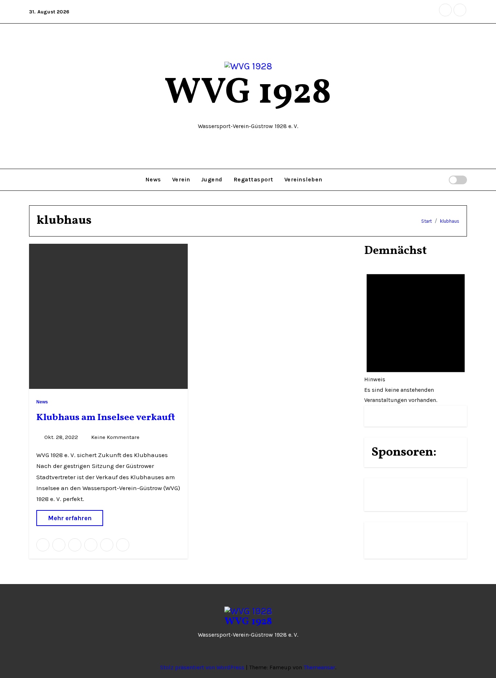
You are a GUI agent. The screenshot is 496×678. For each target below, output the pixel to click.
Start (426, 221)
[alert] (415, 334)
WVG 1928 (248, 93)
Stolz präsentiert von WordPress (203, 667)
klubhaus (449, 221)
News (153, 179)
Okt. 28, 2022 (62, 437)
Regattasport (253, 179)
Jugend (212, 179)
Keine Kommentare (115, 437)
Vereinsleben (303, 179)
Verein (181, 179)
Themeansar (319, 667)
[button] (442, 179)
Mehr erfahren (70, 518)
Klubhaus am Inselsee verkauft (105, 417)
